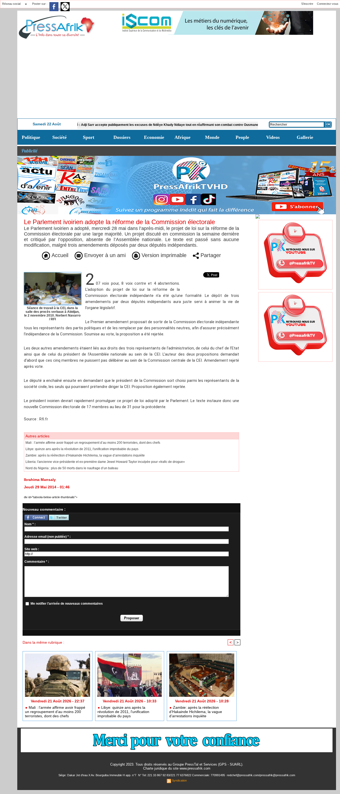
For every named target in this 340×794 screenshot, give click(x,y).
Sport (88, 137)
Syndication (179, 780)
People (242, 137)
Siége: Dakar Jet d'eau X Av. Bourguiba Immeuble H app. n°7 (97, 775)
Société (59, 137)
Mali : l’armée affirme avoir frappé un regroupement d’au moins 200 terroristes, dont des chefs (93, 443)
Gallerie (305, 137)
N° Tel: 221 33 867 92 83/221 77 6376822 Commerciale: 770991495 (182, 775)
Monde (212, 137)
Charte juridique (155, 768)
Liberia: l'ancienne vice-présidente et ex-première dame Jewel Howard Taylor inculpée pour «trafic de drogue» (105, 462)
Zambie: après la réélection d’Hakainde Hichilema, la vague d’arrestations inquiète (85, 455)
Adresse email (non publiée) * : (47, 537)
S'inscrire (307, 3)
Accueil (59, 255)
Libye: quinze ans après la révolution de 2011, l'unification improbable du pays (82, 449)
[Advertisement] (176, 78)
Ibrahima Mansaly (40, 479)
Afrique (182, 137)
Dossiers (121, 137)
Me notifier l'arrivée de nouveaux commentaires (67, 603)
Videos (273, 137)
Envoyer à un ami (104, 255)
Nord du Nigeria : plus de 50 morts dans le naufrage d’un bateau (72, 468)
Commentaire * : (36, 562)
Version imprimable (163, 255)
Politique (31, 137)
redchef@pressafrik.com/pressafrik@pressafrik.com (261, 775)
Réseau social (11, 3)
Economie (154, 137)
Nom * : (30, 524)
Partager (210, 255)
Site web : (31, 549)
